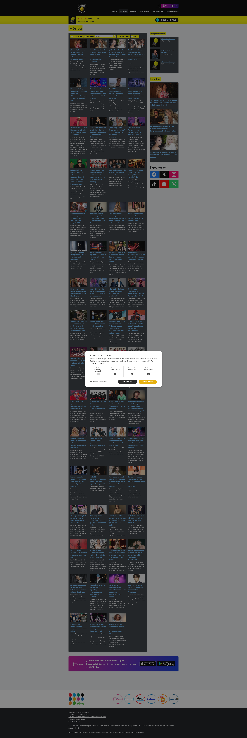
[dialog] (123, 369)
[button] (98, 382)
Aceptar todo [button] (147, 382)
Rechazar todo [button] (128, 382)
